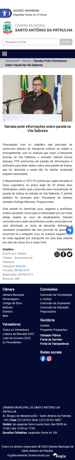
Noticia (26, 61)
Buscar (66, 42)
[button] (4, 13)
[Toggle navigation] (4, 54)
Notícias (21, 266)
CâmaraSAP (12, 61)
